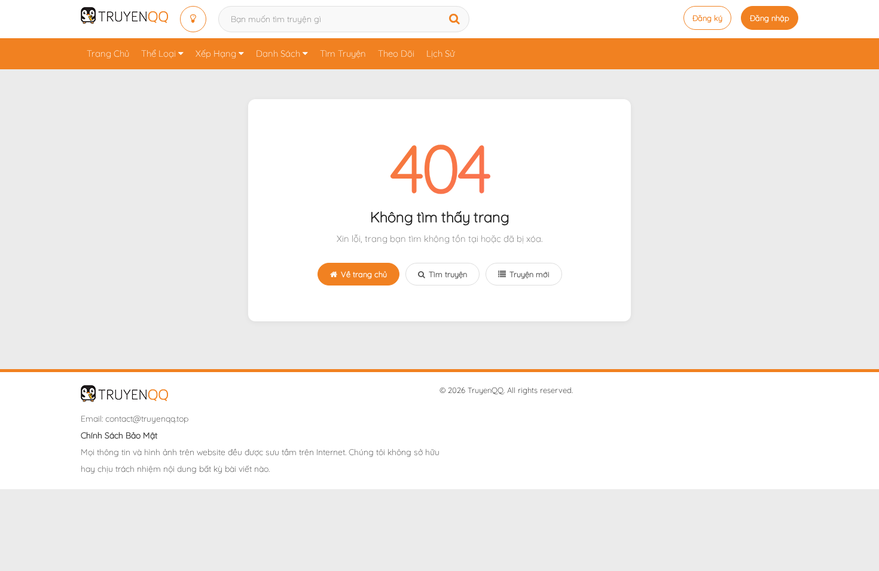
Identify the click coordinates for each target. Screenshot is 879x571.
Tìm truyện (448, 274)
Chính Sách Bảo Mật (119, 435)
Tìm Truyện (343, 53)
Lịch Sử (440, 53)
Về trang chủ (364, 274)
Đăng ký (707, 18)
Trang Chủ (108, 53)
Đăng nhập (769, 18)
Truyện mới (529, 274)
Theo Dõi (396, 53)
